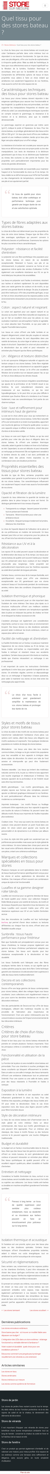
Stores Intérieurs (10, 45)
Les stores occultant (38, 1310)
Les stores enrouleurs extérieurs (15, 1328)
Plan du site (25, 1472)
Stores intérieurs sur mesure (13, 1380)
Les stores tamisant (12, 1310)
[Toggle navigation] (45, 6)
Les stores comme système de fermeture (18, 1384)
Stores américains (9, 1376)
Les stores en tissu (9, 1372)
